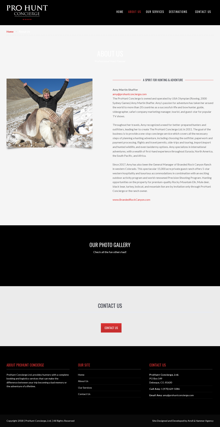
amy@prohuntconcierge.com (130, 94)
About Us (134, 12)
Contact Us (203, 12)
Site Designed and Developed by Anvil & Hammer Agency (182, 420)
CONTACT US (111, 328)
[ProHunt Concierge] (27, 12)
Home (119, 12)
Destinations (178, 12)
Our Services (155, 12)
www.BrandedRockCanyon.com (131, 199)
